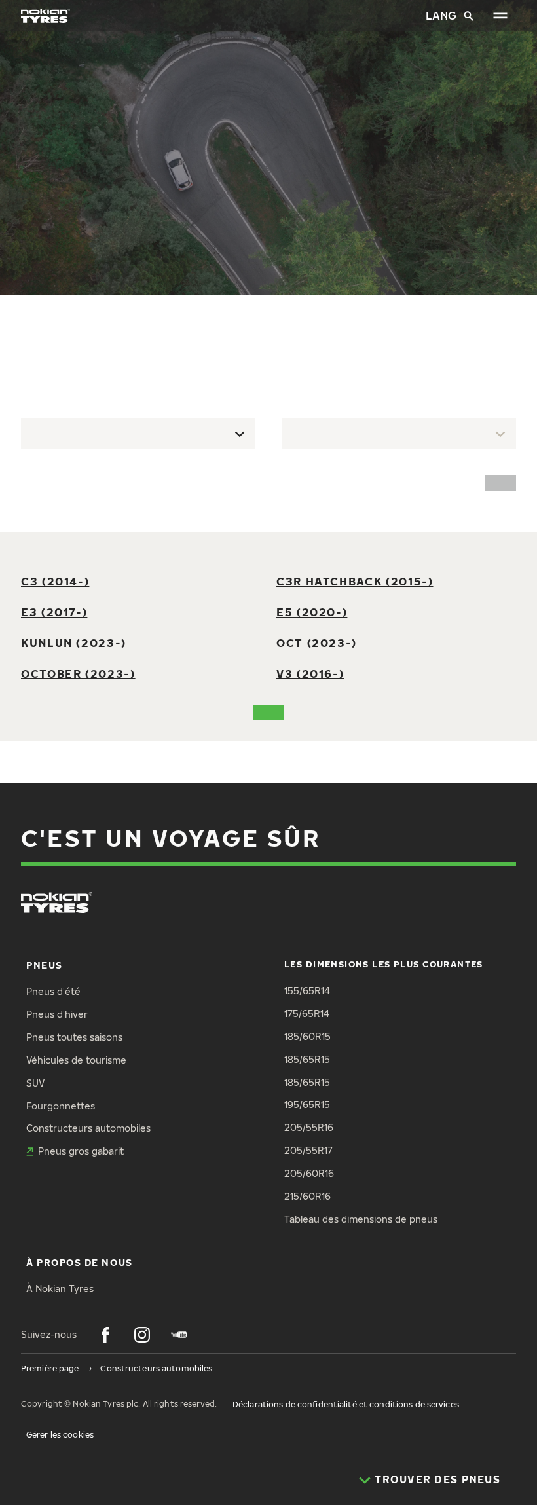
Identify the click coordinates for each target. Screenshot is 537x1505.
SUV (35, 1082)
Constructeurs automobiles (88, 1128)
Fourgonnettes (60, 1105)
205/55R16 (308, 1127)
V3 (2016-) (310, 673)
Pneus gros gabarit (81, 1151)
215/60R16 (307, 1196)
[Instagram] (142, 1334)
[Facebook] (105, 1334)
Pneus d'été (53, 991)
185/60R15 (307, 1036)
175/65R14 (306, 1013)
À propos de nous (79, 1262)
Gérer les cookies (60, 1435)
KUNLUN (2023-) (73, 643)
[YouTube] (178, 1334)
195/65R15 (307, 1104)
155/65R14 (307, 990)
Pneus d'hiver (57, 1014)
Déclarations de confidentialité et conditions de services (345, 1404)
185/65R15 (307, 1059)
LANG (439, 15)
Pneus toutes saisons (74, 1037)
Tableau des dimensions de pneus (360, 1219)
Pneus (44, 965)
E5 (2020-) (311, 612)
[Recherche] (469, 15)
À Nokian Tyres (60, 1288)
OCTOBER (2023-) (78, 673)
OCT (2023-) (316, 643)
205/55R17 (308, 1150)
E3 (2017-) (54, 612)
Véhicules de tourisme (76, 1060)
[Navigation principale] (500, 15)
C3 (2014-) (55, 581)
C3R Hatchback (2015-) (355, 581)
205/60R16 (309, 1173)
